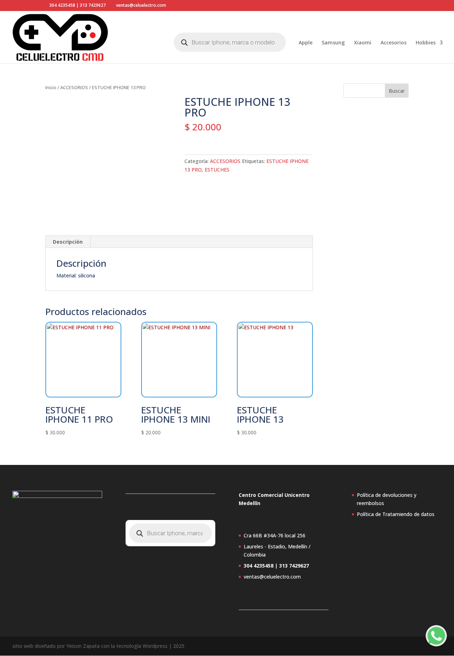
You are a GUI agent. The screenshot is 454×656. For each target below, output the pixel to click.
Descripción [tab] (68, 241)
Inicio (50, 87)
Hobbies (426, 43)
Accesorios (393, 43)
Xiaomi (362, 43)
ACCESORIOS (74, 87)
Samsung (333, 43)
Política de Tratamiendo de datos (395, 514)
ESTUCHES (217, 169)
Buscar (397, 90)
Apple (305, 43)
